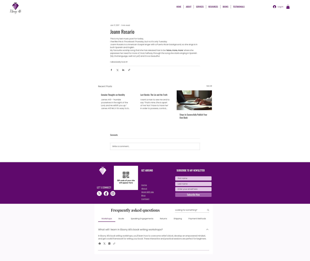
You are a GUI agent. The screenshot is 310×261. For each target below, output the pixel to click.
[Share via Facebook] (111, 70)
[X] (99, 193)
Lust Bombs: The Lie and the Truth (153, 94)
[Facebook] (106, 193)
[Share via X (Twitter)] (117, 70)
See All (209, 86)
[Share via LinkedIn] (123, 70)
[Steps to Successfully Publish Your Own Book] (194, 100)
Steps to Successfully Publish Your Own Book (193, 116)
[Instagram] (112, 193)
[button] (213, 6)
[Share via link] (129, 70)
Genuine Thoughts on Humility (113, 94)
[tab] (106, 219)
